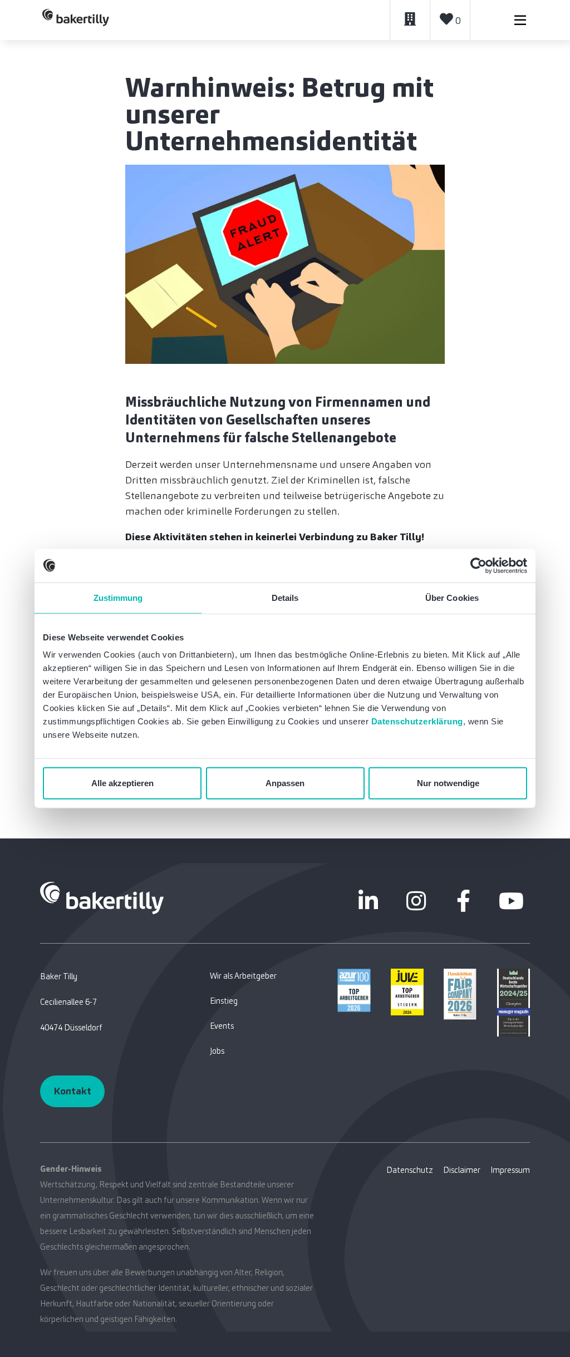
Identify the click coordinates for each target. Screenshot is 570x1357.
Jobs (217, 1051)
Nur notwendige (448, 783)
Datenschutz (409, 1170)
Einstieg (224, 1001)
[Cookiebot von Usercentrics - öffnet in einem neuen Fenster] (478, 565)
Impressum (510, 1170)
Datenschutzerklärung (417, 721)
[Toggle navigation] (520, 20)
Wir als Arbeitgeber (243, 976)
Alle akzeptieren (122, 783)
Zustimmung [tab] (118, 597)
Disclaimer (461, 1170)
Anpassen (285, 783)
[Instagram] (416, 901)
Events (222, 1026)
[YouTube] (511, 901)
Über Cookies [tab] (452, 597)
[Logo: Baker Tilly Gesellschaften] (102, 897)
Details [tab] (285, 597)
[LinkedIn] (368, 901)
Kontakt (72, 1091)
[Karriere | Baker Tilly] (75, 20)
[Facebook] (464, 901)
